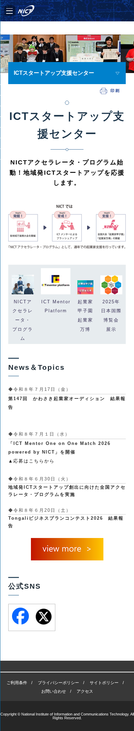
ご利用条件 (17, 682)
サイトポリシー (104, 682)
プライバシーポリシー (58, 682)
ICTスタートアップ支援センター (54, 73)
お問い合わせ (53, 691)
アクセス (85, 691)
